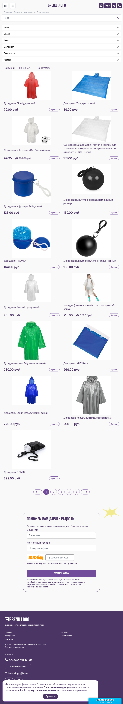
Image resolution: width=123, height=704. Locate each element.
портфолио (10, 636)
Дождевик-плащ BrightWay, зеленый (25, 363)
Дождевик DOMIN (14, 472)
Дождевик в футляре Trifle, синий (23, 206)
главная (8, 632)
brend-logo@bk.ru (18, 673)
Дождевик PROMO (15, 260)
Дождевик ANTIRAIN (75, 363)
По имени (9, 67)
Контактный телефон (39, 542)
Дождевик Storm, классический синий (26, 412)
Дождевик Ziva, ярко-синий (79, 103)
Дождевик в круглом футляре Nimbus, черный (89, 260)
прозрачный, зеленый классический (28, 64)
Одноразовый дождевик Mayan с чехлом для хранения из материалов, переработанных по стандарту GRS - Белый (89, 148)
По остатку (43, 67)
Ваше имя (32, 529)
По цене (24, 67)
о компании (67, 636)
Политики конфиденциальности (62, 687)
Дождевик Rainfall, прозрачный (21, 307)
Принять (50, 696)
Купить (54, 109)
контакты (9, 639)
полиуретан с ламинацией (22, 65)
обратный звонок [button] (18, 666)
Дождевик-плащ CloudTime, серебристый (87, 417)
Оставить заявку (61, 573)
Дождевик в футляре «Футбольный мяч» (27, 150)
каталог (65, 632)
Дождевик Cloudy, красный (19, 103)
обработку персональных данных (46, 582)
